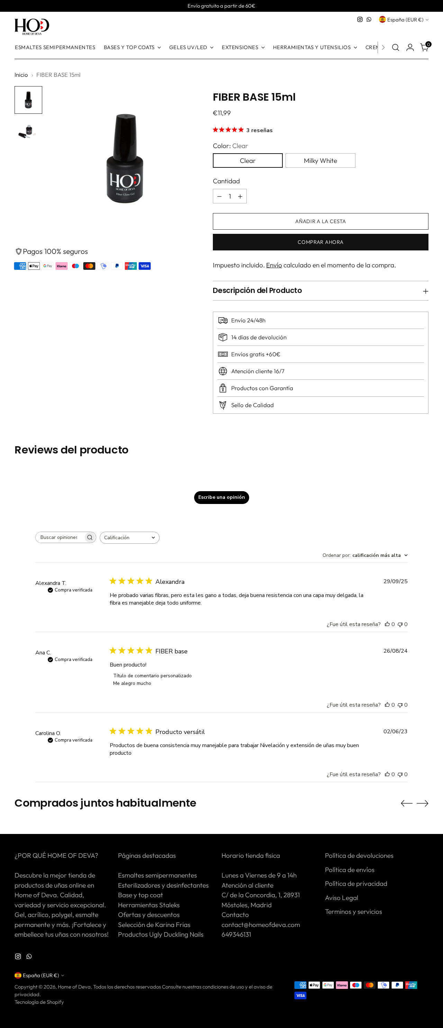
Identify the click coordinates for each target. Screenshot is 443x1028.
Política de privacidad (356, 883)
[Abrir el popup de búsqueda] (396, 47)
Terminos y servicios (353, 911)
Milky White (320, 160)
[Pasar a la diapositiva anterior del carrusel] (407, 803)
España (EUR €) (405, 19)
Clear (248, 160)
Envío (274, 265)
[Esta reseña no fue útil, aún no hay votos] (400, 624)
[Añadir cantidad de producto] (240, 196)
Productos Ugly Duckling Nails (161, 934)
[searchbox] (59, 537)
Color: (230, 145)
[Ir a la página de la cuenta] (410, 47)
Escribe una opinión (221, 497)
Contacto (235, 914)
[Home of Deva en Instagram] (360, 19)
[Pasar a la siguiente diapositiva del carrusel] (422, 803)
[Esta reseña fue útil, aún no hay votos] (387, 624)
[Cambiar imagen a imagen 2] (28, 132)
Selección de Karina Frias (154, 924)
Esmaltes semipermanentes (157, 875)
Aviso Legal (341, 897)
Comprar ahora (321, 242)
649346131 (236, 934)
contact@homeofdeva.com (261, 924)
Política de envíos (349, 869)
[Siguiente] (383, 47)
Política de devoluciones (359, 855)
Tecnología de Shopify (39, 1002)
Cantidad (226, 181)
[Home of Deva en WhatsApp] (369, 19)
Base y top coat (140, 895)
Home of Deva (74, 986)
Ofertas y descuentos (149, 914)
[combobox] (130, 538)
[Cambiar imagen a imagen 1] (28, 100)
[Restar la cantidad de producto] (219, 196)
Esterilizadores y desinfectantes (163, 885)
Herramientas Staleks (149, 905)
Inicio (21, 74)
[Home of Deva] (32, 27)
